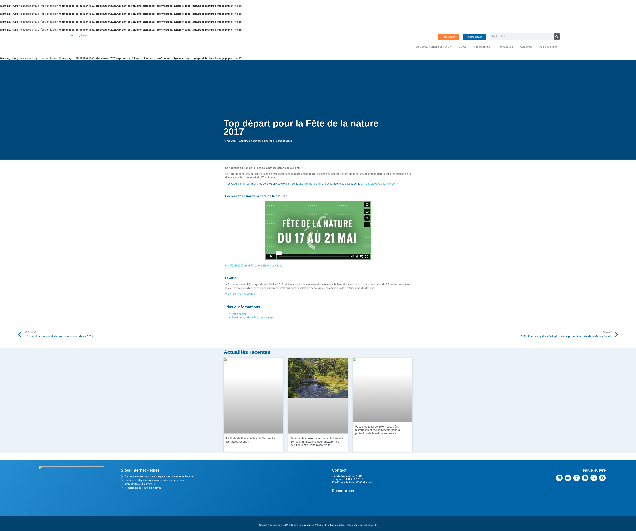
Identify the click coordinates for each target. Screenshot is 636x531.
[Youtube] (568, 478)
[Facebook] (585, 478)
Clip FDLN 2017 (234, 265)
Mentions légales (335, 525)
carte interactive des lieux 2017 (379, 183)
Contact (339, 470)
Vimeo (278, 265)
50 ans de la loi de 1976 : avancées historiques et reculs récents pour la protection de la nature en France (377, 430)
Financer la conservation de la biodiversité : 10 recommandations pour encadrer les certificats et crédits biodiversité (318, 442)
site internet (306, 183)
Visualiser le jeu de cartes (240, 294)
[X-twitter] (593, 478)
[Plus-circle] (602, 478)
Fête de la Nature (260, 265)
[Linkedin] (559, 478)
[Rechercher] (557, 36)
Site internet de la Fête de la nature (253, 317)
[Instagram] (576, 478)
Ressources (343, 490)
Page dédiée (239, 313)
